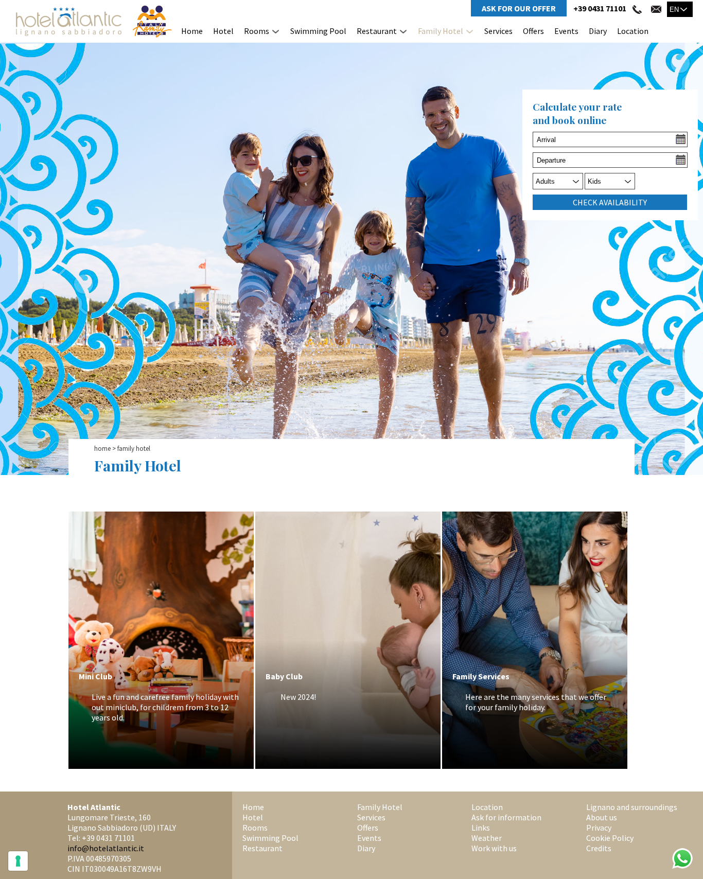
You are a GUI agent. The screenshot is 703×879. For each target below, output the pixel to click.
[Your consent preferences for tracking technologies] (18, 861)
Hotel (223, 31)
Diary (598, 31)
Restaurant (377, 31)
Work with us (494, 848)
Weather (486, 838)
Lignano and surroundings (631, 807)
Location (632, 31)
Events (566, 31)
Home (192, 31)
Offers (533, 31)
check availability (610, 202)
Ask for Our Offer (519, 8)
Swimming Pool (318, 31)
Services (498, 31)
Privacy (598, 827)
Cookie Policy (610, 838)
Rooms (256, 31)
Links (480, 827)
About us (601, 817)
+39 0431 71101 (599, 8)
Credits (598, 848)
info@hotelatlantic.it (105, 848)
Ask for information (506, 817)
